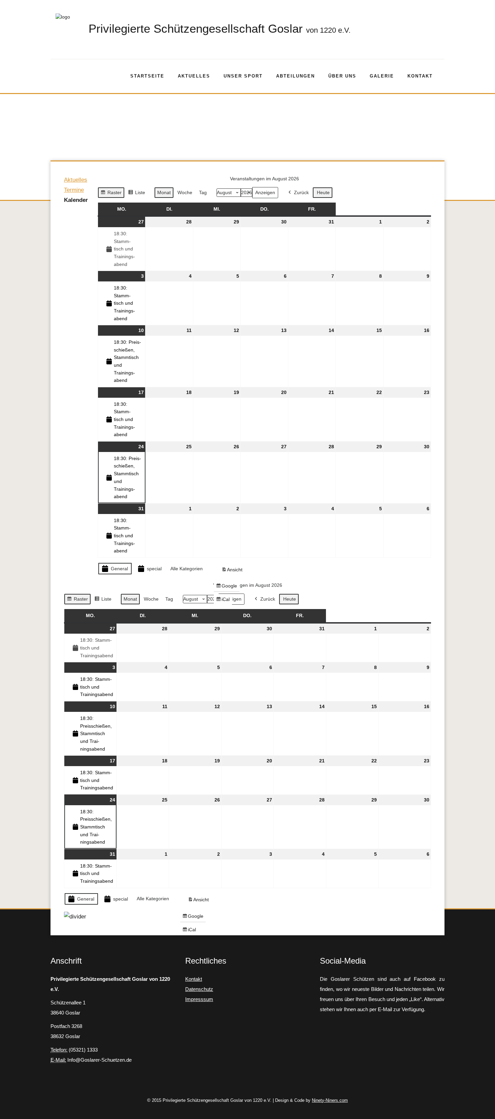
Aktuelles (194, 76)
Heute (323, 192)
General (119, 568)
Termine (74, 190)
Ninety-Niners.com (330, 1100)
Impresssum (199, 999)
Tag (203, 192)
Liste (136, 194)
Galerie (382, 76)
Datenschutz (199, 989)
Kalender (76, 200)
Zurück (301, 192)
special (154, 568)
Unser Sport (243, 76)
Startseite (147, 76)
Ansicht (233, 571)
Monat (164, 192)
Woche (184, 192)
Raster (111, 194)
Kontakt (420, 76)
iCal (224, 601)
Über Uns (342, 76)
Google (226, 587)
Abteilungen (295, 76)
